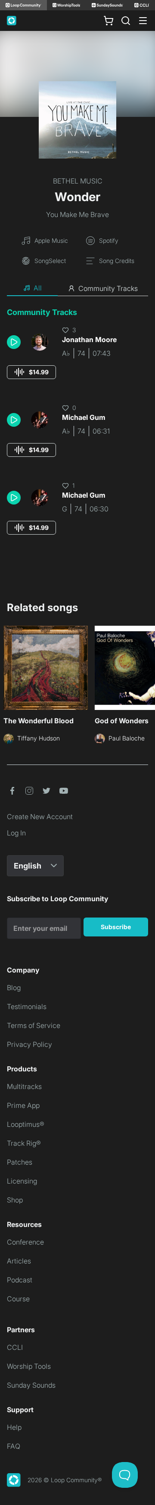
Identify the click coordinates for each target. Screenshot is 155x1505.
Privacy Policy (29, 1044)
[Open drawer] (143, 20)
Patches (19, 1162)
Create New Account (40, 816)
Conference (25, 1242)
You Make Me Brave (77, 214)
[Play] (14, 342)
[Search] (126, 20)
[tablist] (77, 288)
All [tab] (38, 288)
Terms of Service (33, 1025)
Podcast (19, 1280)
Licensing (22, 1181)
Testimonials (26, 1006)
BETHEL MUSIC (77, 181)
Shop (15, 1200)
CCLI (15, 1347)
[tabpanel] (77, 429)
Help (14, 1427)
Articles (19, 1261)
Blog (14, 987)
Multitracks (24, 1086)
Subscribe (116, 926)
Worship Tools (29, 1366)
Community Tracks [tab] (108, 288)
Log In (16, 833)
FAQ (13, 1446)
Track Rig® (24, 1143)
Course (18, 1298)
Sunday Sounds (31, 1385)
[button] (15, 342)
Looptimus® (25, 1124)
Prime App (23, 1105)
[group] (31, 372)
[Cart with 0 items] (108, 20)
